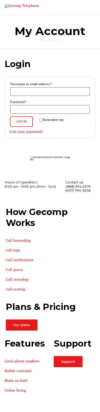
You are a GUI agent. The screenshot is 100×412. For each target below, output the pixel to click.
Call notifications (19, 260)
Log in (21, 121)
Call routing (15, 289)
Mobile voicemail (18, 370)
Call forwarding (18, 240)
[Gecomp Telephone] (22, 7)
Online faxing (15, 390)
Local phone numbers (22, 361)
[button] (21, 325)
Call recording (17, 279)
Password (24, 101)
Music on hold (16, 380)
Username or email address (37, 83)
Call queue (14, 269)
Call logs (13, 250)
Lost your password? (26, 131)
